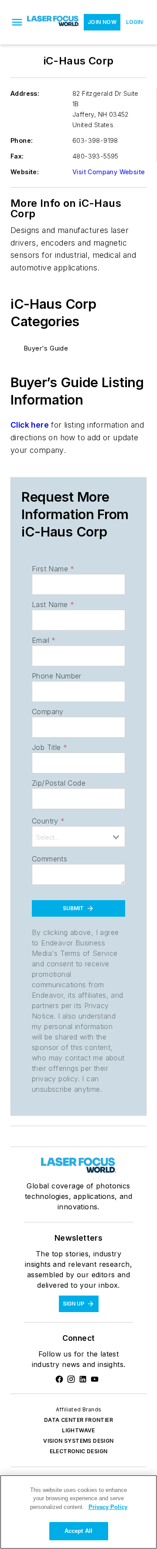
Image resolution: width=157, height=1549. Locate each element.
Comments (49, 858)
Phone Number (57, 676)
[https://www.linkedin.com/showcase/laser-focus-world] (82, 1379)
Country (48, 821)
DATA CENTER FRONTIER (78, 1420)
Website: (24, 171)
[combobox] (78, 836)
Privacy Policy (108, 1507)
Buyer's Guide (46, 348)
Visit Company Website (108, 171)
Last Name (53, 604)
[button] (17, 22)
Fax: (17, 156)
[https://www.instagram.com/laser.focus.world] (71, 1379)
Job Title (49, 747)
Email (43, 640)
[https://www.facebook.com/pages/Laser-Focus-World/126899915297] (59, 1379)
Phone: (21, 140)
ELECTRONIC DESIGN (79, 1451)
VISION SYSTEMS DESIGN (78, 1441)
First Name (53, 568)
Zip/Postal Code (58, 783)
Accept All (78, 1531)
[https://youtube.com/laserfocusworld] (94, 1379)
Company (48, 711)
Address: (24, 93)
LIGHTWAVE (78, 1430)
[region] (78, 1512)
